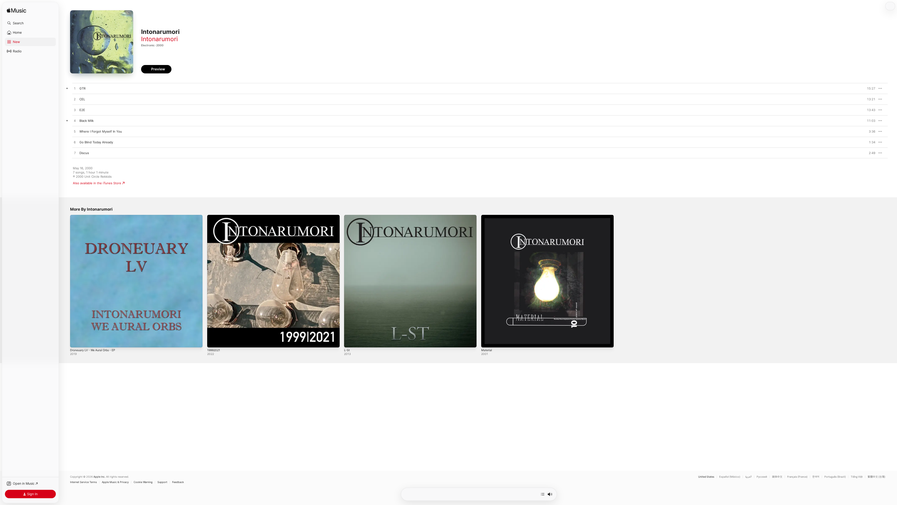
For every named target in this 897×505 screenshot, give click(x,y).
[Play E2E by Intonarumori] (74, 110)
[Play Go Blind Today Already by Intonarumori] (74, 142)
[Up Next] (542, 494)
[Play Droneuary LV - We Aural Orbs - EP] (75, 341)
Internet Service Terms (83, 482)
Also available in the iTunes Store (97, 183)
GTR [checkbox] (82, 88)
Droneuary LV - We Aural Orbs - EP (95, 217)
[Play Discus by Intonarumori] (74, 153)
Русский (762, 477)
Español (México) (729, 477)
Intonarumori (159, 39)
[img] (16, 10)
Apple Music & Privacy (115, 482)
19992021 (214, 217)
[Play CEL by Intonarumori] (74, 99)
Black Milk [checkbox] (86, 121)
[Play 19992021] (213, 341)
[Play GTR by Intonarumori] (74, 89)
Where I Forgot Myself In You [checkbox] (100, 131)
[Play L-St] (349, 341)
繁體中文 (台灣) (876, 477)
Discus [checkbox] (84, 153)
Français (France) (797, 477)
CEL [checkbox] (82, 99)
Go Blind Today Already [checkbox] (96, 142)
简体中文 (777, 477)
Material (487, 217)
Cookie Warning (143, 482)
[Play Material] (487, 341)
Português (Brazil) (835, 477)
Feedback (178, 482)
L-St (347, 217)
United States (706, 477)
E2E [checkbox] (82, 110)
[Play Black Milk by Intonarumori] (74, 121)
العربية (748, 477)
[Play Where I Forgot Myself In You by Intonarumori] (74, 132)
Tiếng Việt (857, 477)
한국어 (815, 477)
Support (162, 482)
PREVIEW (870, 88)
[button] (30, 23)
